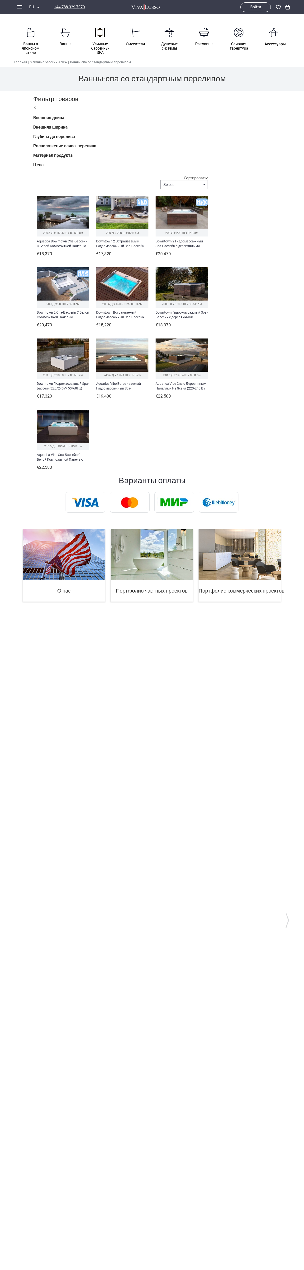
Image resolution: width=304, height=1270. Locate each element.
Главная (20, 62)
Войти (255, 7)
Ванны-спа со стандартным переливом (100, 62)
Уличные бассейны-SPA (48, 62)
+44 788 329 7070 (69, 7)
